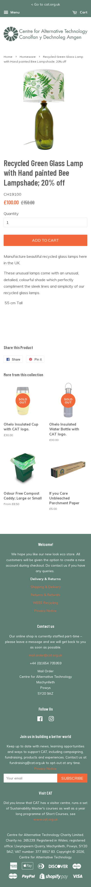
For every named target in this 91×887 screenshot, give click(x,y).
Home (8, 56)
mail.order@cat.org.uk (45, 655)
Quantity (11, 213)
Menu (14, 12)
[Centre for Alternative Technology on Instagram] (51, 720)
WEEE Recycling (45, 603)
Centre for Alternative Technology (45, 857)
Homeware (28, 56)
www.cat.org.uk (45, 819)
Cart (83, 12)
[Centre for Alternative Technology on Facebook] (40, 720)
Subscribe (72, 778)
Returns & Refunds (45, 595)
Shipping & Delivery (46, 587)
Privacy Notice (45, 611)
